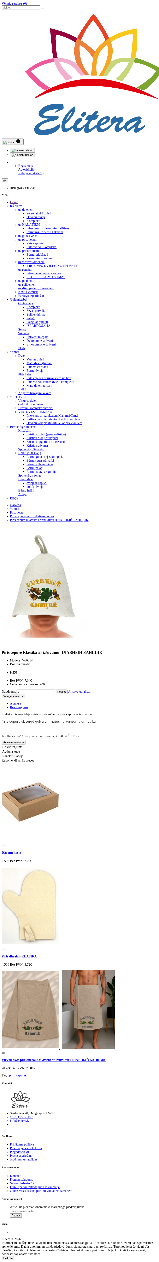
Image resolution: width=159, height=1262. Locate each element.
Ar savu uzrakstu (79, 691)
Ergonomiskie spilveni (41, 344)
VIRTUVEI (18, 397)
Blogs (14, 498)
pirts (12, 1075)
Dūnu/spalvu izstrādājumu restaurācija (35, 1187)
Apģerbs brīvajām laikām (34, 393)
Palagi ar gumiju (37, 322)
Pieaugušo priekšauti (39, 258)
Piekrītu (8, 1258)
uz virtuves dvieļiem (31, 262)
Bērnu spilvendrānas (39, 464)
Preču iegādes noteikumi (26, 1148)
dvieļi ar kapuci (36, 483)
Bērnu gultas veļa (29, 453)
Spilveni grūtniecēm (31, 449)
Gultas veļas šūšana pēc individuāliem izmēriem (41, 1191)
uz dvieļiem (25, 209)
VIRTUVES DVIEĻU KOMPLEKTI (51, 266)
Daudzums (9, 691)
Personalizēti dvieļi (38, 213)
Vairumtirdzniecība (22, 1183)
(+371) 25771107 (21, 1117)
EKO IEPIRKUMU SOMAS (45, 277)
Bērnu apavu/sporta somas (43, 273)
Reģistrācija (26, 165)
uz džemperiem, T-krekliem (36, 288)
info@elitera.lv (19, 1120)
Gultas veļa (25, 303)
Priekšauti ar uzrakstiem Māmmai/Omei (52, 415)
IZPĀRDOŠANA (38, 325)
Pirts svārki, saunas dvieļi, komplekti (50, 382)
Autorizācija (26, 169)
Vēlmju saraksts (13, 696)
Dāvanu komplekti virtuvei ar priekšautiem (54, 423)
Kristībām (24, 430)
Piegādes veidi (19, 1152)
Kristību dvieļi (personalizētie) (46, 434)
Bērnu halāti (26, 490)
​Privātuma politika (22, 1144)
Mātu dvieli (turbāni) (39, 363)
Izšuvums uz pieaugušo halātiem (47, 228)
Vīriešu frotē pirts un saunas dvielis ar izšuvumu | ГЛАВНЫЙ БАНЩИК (54, 1060)
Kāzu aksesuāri (28, 292)
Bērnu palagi (34, 468)
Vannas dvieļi (35, 359)
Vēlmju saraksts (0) (14, 3)
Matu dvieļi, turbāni (39, 385)
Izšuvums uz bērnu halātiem (44, 232)
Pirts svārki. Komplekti (41, 247)
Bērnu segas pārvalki (40, 460)
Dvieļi (22, 355)
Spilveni (23, 333)
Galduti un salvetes (30, 404)
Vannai (14, 352)
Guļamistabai (18, 299)
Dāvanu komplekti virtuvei (35, 408)
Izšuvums (16, 206)
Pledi (21, 348)
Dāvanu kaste (11, 852)
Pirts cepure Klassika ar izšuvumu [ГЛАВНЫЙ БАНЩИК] (49, 520)
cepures (21, 1075)
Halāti (22, 389)
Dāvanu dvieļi (35, 217)
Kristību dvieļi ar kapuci (42, 438)
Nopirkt (61, 691)
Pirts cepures (34, 243)
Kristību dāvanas (37, 445)
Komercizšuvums (21, 1179)
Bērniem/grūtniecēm (23, 427)
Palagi (30, 318)
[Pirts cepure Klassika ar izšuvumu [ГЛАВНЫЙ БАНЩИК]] (45, 644)
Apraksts (16, 703)
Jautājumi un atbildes (23, 1159)
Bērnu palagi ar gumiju (41, 471)
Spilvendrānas (35, 314)
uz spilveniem (27, 284)
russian (28, 154)
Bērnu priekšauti (37, 254)
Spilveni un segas (29, 475)
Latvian (28, 150)
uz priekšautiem (28, 251)
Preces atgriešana (21, 1155)
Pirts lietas (24, 374)
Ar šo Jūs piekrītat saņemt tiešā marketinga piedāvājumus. (47, 1207)
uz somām (24, 269)
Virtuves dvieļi (27, 400)
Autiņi (22, 494)
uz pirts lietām (27, 239)
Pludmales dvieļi (37, 367)
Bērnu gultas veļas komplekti (45, 456)
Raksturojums (19, 707)
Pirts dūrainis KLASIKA (19, 956)
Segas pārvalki (36, 310)
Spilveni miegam (37, 337)
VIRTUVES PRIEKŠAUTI (36, 412)
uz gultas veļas (27, 236)
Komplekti (33, 221)
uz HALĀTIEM (29, 224)
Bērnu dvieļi (34, 370)
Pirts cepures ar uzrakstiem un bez (48, 378)
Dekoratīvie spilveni (39, 340)
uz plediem (25, 280)
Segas (22, 329)
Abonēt (16, 1215)
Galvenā (15, 505)
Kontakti (15, 1176)
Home (14, 202)
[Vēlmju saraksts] (3, 845)
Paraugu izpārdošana (31, 295)
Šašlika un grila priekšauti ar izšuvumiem (53, 419)
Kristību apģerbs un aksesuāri (45, 441)
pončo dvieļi (34, 486)
